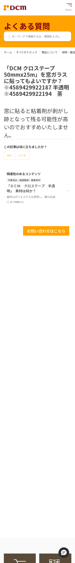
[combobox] (37, 36)
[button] (63, 552)
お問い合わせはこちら (46, 231)
